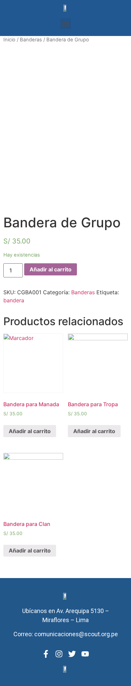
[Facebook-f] (46, 654)
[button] (65, 23)
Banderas (31, 40)
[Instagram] (59, 654)
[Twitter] (72, 654)
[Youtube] (85, 654)
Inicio (9, 40)
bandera (13, 300)
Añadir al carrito (51, 269)
